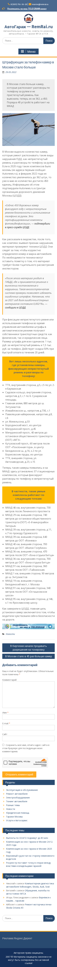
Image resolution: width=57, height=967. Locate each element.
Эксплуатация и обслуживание (22, 789)
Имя (5, 712)
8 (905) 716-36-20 (19, 4)
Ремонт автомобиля (17, 793)
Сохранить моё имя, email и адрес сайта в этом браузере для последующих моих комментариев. (25, 748)
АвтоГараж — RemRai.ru (28, 26)
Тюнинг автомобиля (16, 801)
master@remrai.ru (40, 4)
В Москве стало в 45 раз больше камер (28, 656)
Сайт (4, 734)
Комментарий (9, 679)
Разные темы (13, 805)
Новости (10, 634)
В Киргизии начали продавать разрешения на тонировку (28, 647)
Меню (31, 51)
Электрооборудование (18, 797)
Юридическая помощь (17, 812)
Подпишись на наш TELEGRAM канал (27, 8)
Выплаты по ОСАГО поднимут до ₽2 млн (27, 837)
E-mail (6, 723)
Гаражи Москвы (14, 816)
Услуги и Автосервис (17, 820)
